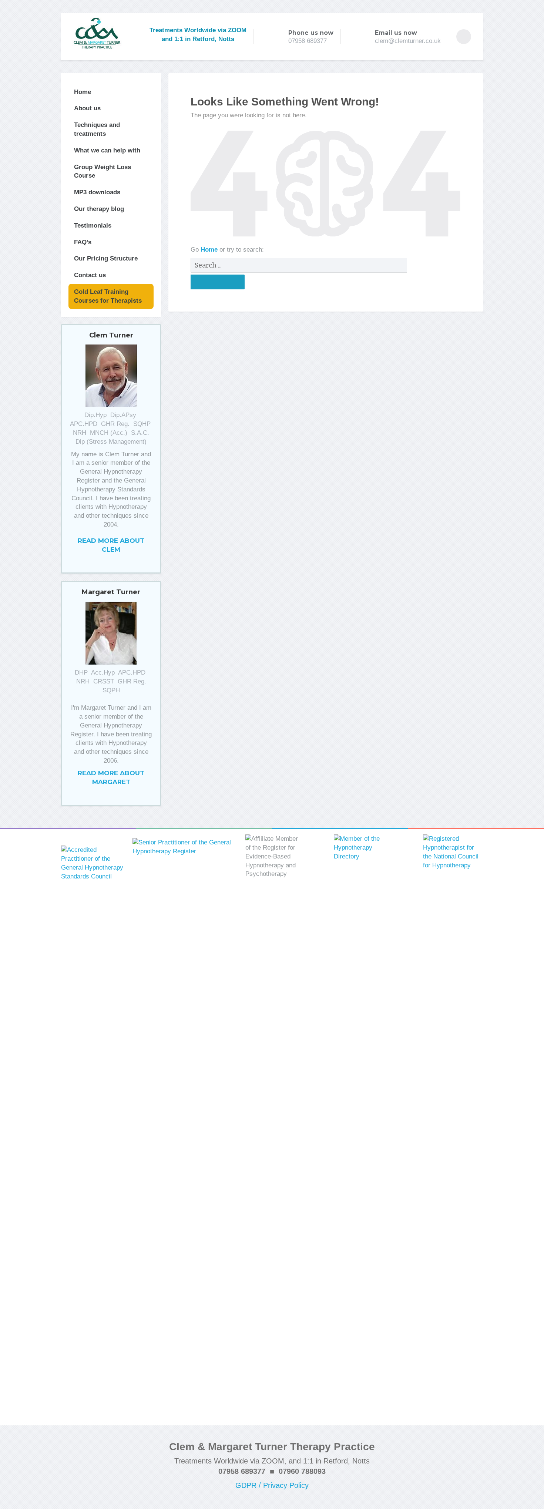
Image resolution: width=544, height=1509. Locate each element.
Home (210, 249)
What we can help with (107, 150)
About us (87, 108)
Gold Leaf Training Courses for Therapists (108, 296)
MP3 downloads (97, 192)
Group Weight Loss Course (102, 171)
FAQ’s (82, 242)
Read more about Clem (111, 545)
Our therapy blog (99, 208)
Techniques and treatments (97, 129)
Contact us (90, 275)
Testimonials (92, 225)
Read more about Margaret (111, 777)
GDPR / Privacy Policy (272, 1485)
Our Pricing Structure (106, 258)
